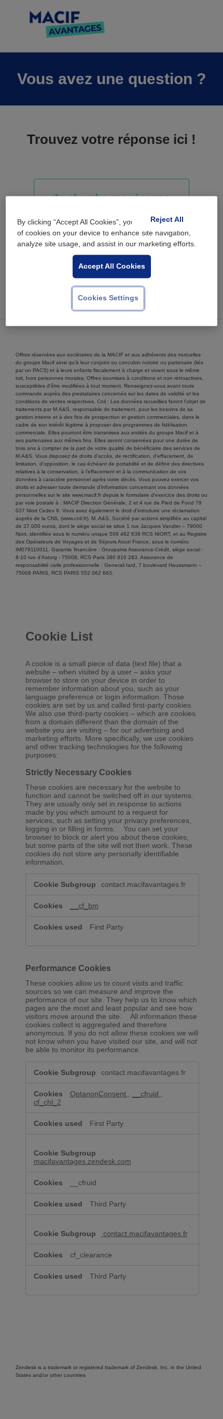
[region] (112, 261)
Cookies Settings (108, 298)
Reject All (167, 219)
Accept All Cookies (111, 266)
